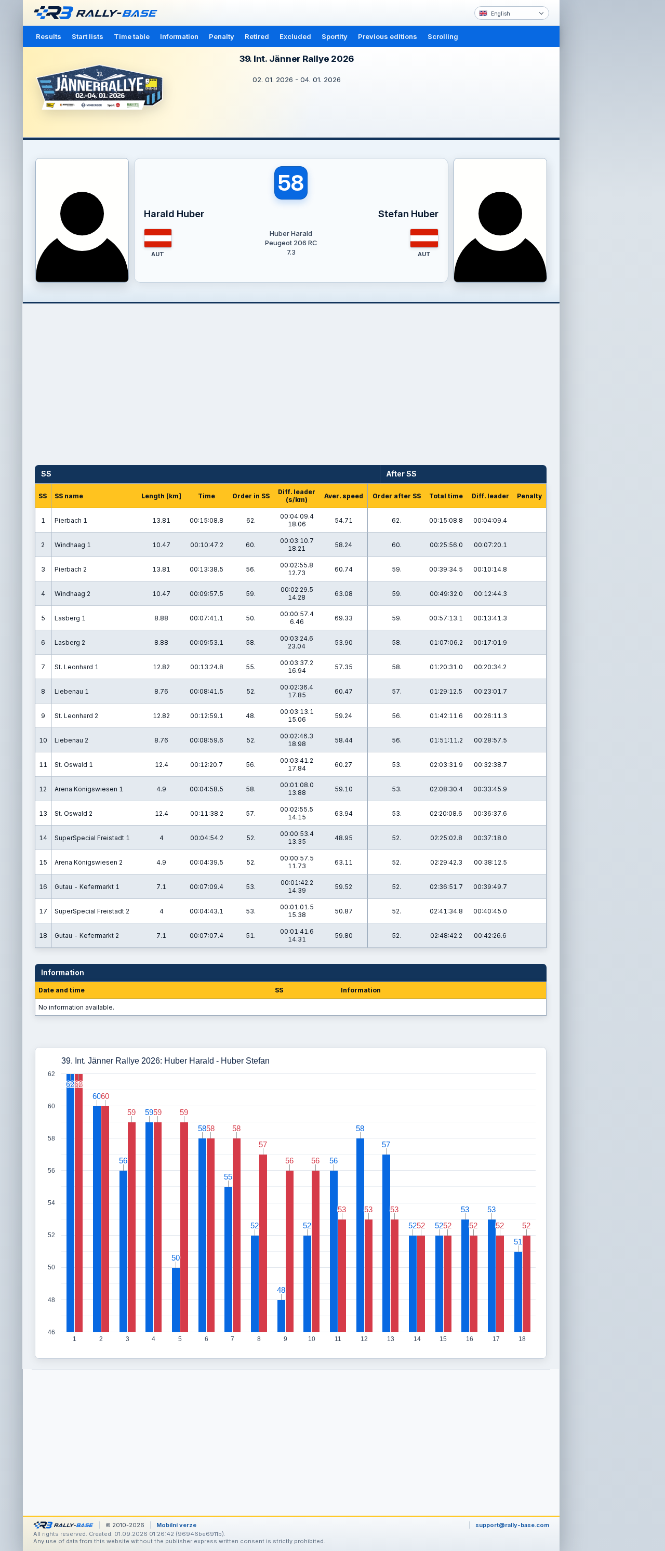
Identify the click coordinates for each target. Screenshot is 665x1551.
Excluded (295, 36)
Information (179, 36)
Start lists (87, 36)
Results (48, 36)
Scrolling (443, 36)
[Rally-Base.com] (98, 13)
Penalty (221, 36)
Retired (257, 36)
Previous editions (387, 36)
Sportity (335, 36)
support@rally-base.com (512, 1525)
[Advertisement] (603, 161)
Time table (132, 36)
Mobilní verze (176, 1525)
